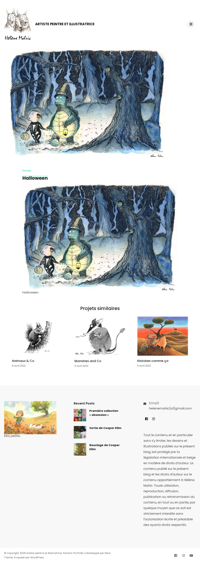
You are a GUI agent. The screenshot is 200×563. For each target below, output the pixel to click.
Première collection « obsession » (103, 413)
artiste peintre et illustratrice (65, 24)
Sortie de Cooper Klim (105, 428)
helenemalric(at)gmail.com (170, 408)
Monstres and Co (88, 361)
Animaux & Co (23, 361)
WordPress (37, 557)
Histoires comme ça (152, 361)
